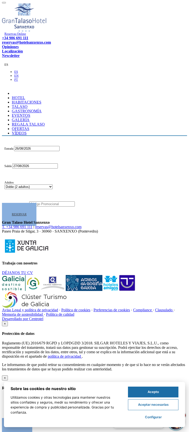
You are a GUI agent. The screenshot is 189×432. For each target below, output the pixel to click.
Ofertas (20, 129)
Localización (12, 51)
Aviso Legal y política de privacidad (30, 310)
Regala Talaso (28, 124)
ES (16, 72)
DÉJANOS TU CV (17, 273)
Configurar (153, 417)
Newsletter (11, 55)
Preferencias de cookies (112, 310)
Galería (21, 120)
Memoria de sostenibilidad (23, 314)
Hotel (18, 98)
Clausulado (164, 310)
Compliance (143, 310)
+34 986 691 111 (15, 38)
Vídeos (19, 133)
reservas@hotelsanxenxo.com (26, 42)
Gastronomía (27, 111)
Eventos (21, 115)
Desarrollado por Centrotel (22, 319)
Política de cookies (75, 310)
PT (16, 79)
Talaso (20, 107)
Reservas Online (15, 34)
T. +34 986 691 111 (17, 227)
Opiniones (10, 47)
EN (16, 76)
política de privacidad (65, 356)
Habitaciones (26, 102)
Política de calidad (60, 314)
